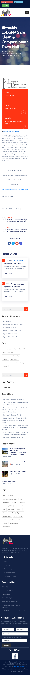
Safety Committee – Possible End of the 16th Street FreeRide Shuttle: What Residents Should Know (15, 410)
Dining (23, 506)
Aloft (4, 495)
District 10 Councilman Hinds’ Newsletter (14, 611)
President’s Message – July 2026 (13, 415)
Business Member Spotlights (10, 499)
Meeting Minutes (7, 516)
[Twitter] (13, 243)
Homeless (11, 513)
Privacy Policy (8, 565)
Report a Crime (6, 594)
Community (22, 502)
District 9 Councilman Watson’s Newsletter (11, 606)
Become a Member (9, 572)
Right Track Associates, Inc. (20, 666)
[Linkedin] (20, 243)
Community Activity (8, 352)
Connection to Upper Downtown (12, 638)
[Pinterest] (17, 243)
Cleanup (14, 502)
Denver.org (5, 586)
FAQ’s (5, 561)
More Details (8, 273)
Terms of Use (8, 569)
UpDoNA (5, 366)
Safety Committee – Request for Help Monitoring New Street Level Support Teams (14, 420)
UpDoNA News (14, 523)
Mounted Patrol (18, 516)
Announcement (7, 349)
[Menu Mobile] (27, 12)
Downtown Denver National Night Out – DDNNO (14, 285)
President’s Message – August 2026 (14, 400)
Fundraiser (11, 509)
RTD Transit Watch (7, 590)
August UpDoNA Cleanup (13, 263)
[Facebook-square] (15, 656)
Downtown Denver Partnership (11, 356)
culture (17, 506)
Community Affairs (7, 506)
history (4, 513)
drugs (4, 509)
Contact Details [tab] (7, 196)
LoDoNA (17, 209)
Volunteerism (6, 526)
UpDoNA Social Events (10, 337)
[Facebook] (9, 243)
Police (4, 519)
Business (10, 495)
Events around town (9, 328)
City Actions (7, 322)
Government (6, 363)
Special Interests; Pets (14, 519)
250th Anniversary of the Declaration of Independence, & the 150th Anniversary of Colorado (15, 427)
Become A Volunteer (10, 576)
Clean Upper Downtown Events (14, 260)
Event (10, 51)
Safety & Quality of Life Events (11, 131)
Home (4, 51)
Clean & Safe (9, 209)
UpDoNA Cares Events (10, 334)
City (15, 349)
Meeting (22, 363)
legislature (20, 513)
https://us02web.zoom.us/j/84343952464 (15, 189)
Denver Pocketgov (7, 598)
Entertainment (14, 359)
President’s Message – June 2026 (13, 438)
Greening (19, 509)
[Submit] (26, 309)
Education (5, 359)
